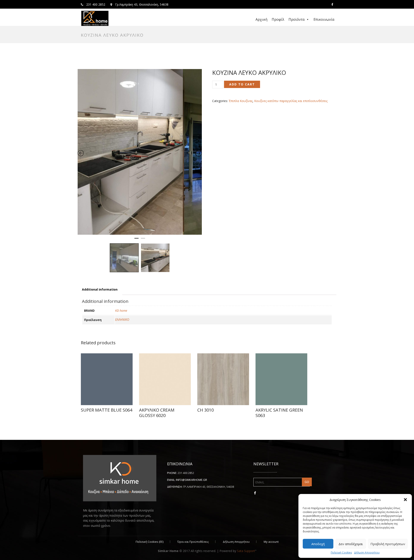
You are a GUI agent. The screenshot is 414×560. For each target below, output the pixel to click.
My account (271, 542)
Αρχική (261, 19)
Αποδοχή (318, 544)
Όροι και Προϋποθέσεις (193, 542)
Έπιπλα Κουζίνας (240, 101)
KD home (121, 310)
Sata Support (246, 551)
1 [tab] (136, 240)
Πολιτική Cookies (341, 552)
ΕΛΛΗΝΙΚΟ (122, 320)
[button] (405, 499)
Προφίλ (278, 19)
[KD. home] (94, 18)
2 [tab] (143, 240)
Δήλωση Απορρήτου (367, 552)
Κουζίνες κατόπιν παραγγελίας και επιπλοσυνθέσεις (291, 101)
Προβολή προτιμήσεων (387, 544)
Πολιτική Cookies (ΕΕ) (149, 542)
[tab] (99, 289)
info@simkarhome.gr (191, 480)
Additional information (100, 289)
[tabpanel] (140, 152)
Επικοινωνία (324, 19)
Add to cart (242, 84)
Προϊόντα (296, 19)
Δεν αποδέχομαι (351, 544)
